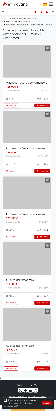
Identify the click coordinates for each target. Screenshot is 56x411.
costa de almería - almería (18, 21)
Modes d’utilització (18, 396)
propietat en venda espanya (23, 18)
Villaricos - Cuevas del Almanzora (26, 82)
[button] (45, 4)
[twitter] (20, 391)
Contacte (12, 105)
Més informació (11, 406)
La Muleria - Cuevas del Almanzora (27, 148)
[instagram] (35, 391)
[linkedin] (30, 391)
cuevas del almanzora (16, 24)
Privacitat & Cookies (37, 396)
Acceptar (47, 403)
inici (4, 18)
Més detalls (43, 105)
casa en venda (36, 24)
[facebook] (25, 391)
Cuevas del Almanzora (20, 280)
